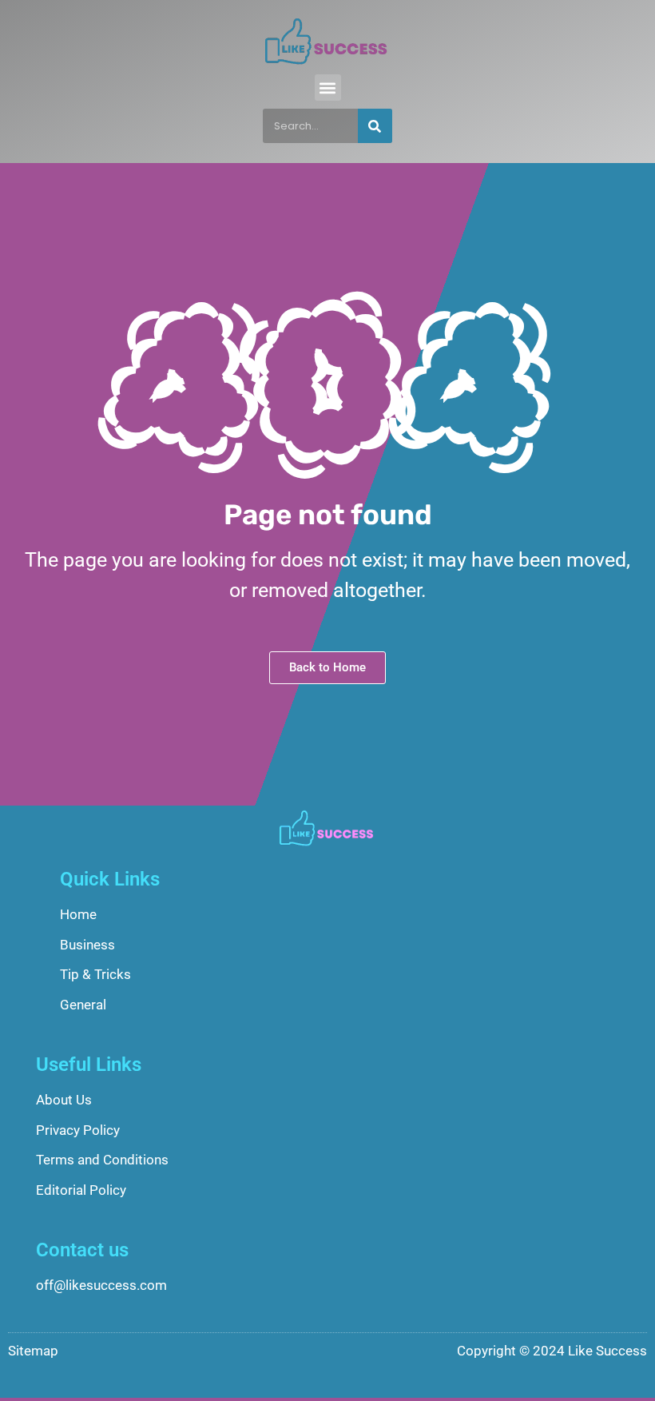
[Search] (375, 126)
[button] (328, 87)
